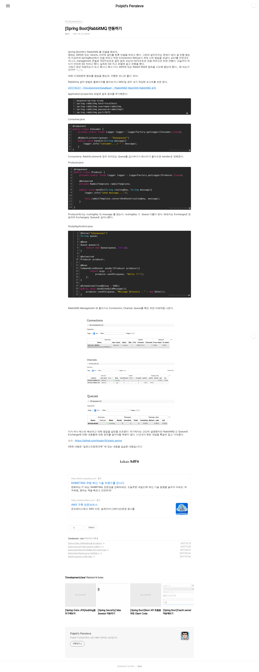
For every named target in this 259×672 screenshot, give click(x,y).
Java (82, 538)
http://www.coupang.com (83, 478)
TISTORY (130, 666)
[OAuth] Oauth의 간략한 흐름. (80, 556)
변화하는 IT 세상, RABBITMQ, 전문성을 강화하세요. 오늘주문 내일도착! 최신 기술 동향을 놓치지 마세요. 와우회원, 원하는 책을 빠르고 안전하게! (129, 489)
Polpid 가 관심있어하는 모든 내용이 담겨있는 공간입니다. (94, 637)
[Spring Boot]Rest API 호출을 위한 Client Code (87, 550)
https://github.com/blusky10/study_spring (98, 440)
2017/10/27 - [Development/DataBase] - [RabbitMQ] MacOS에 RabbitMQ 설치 (112, 87)
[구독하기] (254, 336)
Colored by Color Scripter (178, 150)
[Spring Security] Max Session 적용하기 (84, 546)
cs (189, 150)
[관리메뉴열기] (254, 5)
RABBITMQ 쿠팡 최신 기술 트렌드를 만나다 (97, 482)
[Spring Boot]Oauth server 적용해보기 (83, 553)
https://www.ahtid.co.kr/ (83, 500)
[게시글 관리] (81, 527)
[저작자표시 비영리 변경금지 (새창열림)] (101, 528)
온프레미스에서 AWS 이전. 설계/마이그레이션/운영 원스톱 (103, 508)
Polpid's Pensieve (130, 6)
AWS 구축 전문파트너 (84, 504)
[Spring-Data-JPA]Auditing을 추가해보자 (85, 543)
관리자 (139, 666)
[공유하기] (77, 527)
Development (73, 538)
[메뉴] (8, 6)
